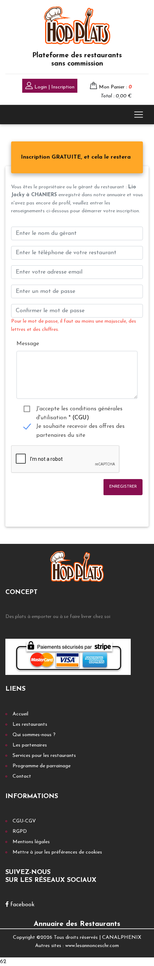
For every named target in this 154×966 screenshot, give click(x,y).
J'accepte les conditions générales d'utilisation (79, 410)
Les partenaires (30, 745)
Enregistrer (123, 487)
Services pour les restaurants (44, 755)
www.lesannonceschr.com (92, 945)
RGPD (20, 831)
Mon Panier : (115, 87)
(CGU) (80, 418)
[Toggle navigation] (138, 114)
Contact (22, 776)
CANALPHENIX (121, 937)
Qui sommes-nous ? (34, 735)
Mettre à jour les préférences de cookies (57, 852)
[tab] (75, 157)
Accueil (20, 714)
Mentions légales (31, 842)
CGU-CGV (24, 821)
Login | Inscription (53, 87)
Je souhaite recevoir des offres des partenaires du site (80, 427)
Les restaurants (30, 724)
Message (27, 344)
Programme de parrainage (42, 766)
